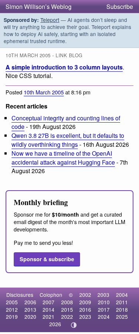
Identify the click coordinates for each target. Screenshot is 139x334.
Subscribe (119, 6)
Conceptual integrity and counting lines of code (65, 122)
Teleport (49, 19)
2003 (103, 294)
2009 (85, 302)
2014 (48, 309)
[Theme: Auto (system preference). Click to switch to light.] (73, 325)
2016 (85, 309)
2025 (122, 316)
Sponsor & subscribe (47, 259)
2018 (122, 309)
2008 (67, 302)
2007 (48, 302)
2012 (12, 309)
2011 (122, 302)
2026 (55, 324)
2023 (85, 316)
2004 (122, 294)
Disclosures (19, 294)
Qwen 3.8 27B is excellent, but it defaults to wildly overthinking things (67, 139)
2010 (104, 302)
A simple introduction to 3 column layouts (64, 67)
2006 (30, 302)
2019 (12, 316)
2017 (104, 309)
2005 (12, 302)
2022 (67, 316)
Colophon (51, 294)
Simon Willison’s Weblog (39, 6)
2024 (104, 316)
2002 (85, 294)
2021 (48, 316)
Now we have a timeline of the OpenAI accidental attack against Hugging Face (63, 157)
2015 (67, 309)
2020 (30, 316)
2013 (30, 309)
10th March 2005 (44, 92)
